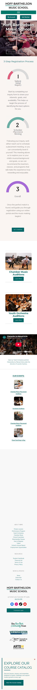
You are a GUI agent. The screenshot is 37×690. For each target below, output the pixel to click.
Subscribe (18, 577)
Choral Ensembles (18, 537)
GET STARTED (12, 52)
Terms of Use (18, 562)
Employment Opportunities (18, 547)
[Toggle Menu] (18, 12)
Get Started (25, 17)
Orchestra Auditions (18, 408)
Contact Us (18, 579)
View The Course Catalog (13, 682)
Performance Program (18, 531)
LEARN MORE (25, 52)
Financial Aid (18, 560)
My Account (11, 17)
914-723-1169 (18, 599)
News (18, 575)
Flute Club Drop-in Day (18, 440)
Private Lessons (18, 529)
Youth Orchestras (18, 533)
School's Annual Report (18, 545)
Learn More (18, 279)
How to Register (18, 541)
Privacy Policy (18, 564)
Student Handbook (18, 558)
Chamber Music (18, 535)
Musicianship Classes (18, 539)
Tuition (18, 543)
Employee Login (18, 610)
